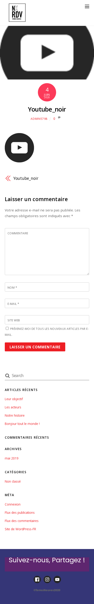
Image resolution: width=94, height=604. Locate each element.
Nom (12, 288)
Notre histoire (15, 415)
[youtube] (57, 580)
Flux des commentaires (22, 521)
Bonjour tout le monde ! (22, 423)
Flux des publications (20, 512)
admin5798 (39, 119)
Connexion (13, 504)
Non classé (13, 481)
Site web (14, 320)
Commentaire (18, 233)
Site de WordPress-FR (20, 529)
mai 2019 (11, 458)
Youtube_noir (47, 109)
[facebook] (37, 580)
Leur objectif (14, 399)
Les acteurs (13, 407)
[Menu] (87, 6)
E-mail (13, 304)
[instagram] (47, 580)
